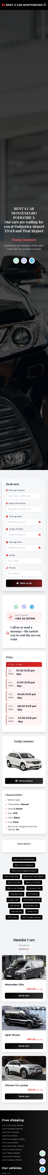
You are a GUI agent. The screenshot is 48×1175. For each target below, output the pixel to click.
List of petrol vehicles (11, 1156)
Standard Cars (16, 894)
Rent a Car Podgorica (24, 865)
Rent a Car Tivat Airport (34, 877)
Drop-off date (16, 529)
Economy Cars (34, 888)
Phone (12, 568)
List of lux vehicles (9, 1136)
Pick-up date (15, 516)
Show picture (26, 781)
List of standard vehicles (12, 1129)
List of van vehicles (10, 1143)
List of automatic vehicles (13, 1146)
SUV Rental (33, 894)
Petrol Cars (12, 917)
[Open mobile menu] (44, 5)
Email (12, 555)
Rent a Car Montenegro (24, 859)
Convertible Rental (32, 900)
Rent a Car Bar (14, 882)
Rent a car (25, 583)
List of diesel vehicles (11, 1153)
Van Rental (14, 906)
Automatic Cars (31, 906)
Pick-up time (15, 542)
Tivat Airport (32, 230)
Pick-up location (16, 490)
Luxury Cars (13, 900)
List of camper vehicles (12, 1160)
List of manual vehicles (12, 1149)
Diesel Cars (32, 911)
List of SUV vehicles (10, 1132)
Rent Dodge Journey (31, 917)
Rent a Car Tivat (11, 877)
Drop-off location (17, 503)
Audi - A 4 (6, 1173)
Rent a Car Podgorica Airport (24, 871)
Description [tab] (24, 843)
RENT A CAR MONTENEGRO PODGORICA (24, 213)
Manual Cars (16, 911)
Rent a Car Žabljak (15, 888)
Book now (24, 995)
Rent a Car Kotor (33, 882)
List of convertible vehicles (13, 1139)
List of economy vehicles (12, 1125)
